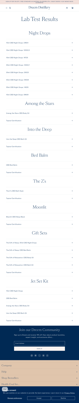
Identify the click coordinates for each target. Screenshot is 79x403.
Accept (39, 398)
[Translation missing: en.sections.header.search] (10, 7)
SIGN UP (39, 348)
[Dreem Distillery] (39, 7)
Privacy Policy (69, 393)
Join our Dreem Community (39, 330)
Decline (63, 398)
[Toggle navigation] (6, 8)
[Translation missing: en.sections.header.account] (66, 8)
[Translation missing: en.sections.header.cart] (72, 7)
